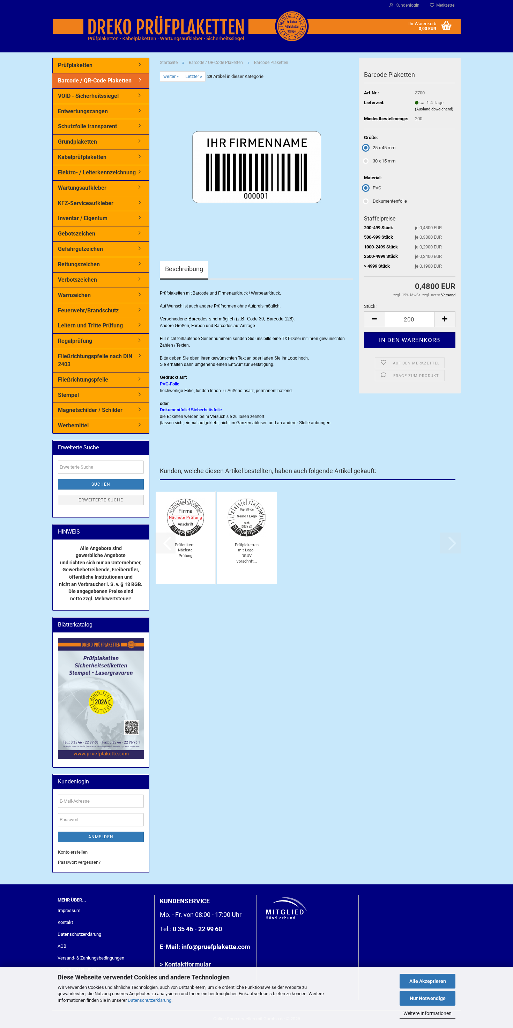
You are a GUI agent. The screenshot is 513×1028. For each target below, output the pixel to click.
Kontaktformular (187, 964)
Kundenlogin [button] (406, 5)
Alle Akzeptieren (427, 981)
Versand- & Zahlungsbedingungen (91, 958)
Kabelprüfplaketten (82, 157)
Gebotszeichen (76, 233)
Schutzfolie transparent (87, 126)
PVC (377, 187)
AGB (62, 946)
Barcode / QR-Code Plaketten (95, 80)
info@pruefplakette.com (215, 946)
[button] (374, 319)
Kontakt (65, 922)
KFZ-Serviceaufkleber (85, 203)
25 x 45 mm (384, 147)
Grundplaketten (77, 141)
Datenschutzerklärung (149, 1000)
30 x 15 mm (384, 161)
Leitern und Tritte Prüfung (90, 325)
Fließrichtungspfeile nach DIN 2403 (95, 360)
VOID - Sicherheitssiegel (88, 96)
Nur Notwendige (428, 998)
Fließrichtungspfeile (83, 379)
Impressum (69, 910)
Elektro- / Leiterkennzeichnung (97, 172)
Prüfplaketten (75, 65)
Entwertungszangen (83, 111)
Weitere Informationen (427, 1013)
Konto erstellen (73, 852)
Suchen (100, 484)
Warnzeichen (74, 295)
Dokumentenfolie (390, 201)
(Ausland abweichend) (434, 109)
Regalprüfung (75, 341)
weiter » (171, 76)
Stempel (68, 395)
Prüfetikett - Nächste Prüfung (185, 550)
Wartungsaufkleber (82, 187)
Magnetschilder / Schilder (90, 410)
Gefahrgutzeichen (80, 249)
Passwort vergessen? (79, 862)
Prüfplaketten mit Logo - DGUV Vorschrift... (247, 553)
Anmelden (100, 836)
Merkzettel (444, 5)
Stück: (370, 306)
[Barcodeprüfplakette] (256, 160)
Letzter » (193, 76)
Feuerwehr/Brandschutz (88, 310)
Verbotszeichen (77, 279)
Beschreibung (184, 269)
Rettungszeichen (79, 264)
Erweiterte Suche (101, 500)
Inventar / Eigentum (82, 218)
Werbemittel (73, 425)
